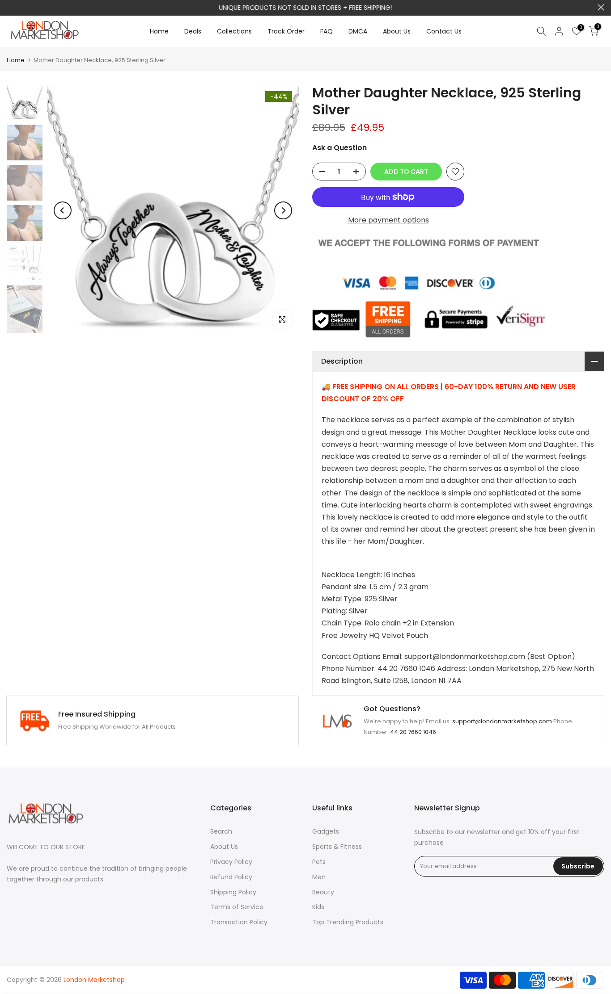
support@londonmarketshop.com (502, 721)
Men (319, 876)
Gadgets (325, 831)
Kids (318, 906)
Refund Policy (231, 876)
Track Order (286, 31)
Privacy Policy (231, 861)
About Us (397, 31)
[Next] (283, 210)
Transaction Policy (238, 922)
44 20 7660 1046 (413, 732)
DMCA (357, 31)
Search (221, 831)
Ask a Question (339, 148)
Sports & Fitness (337, 846)
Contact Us (444, 31)
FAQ (326, 31)
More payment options (388, 220)
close (10, 7)
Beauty (323, 892)
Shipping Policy (233, 892)
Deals (192, 31)
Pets (319, 861)
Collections (234, 31)
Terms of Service (236, 906)
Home (159, 31)
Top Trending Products (347, 922)
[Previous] (63, 210)
